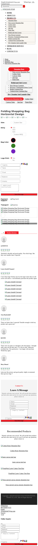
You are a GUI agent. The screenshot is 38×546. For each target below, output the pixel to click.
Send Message (19, 194)
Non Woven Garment (17, 85)
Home (9, 13)
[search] (24, 6)
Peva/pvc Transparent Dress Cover (21, 87)
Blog (9, 48)
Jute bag (15, 77)
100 (14, 128)
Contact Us (12, 51)
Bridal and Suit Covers (14, 32)
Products (11, 18)
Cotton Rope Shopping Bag (19, 451)
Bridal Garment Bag (16, 89)
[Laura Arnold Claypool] (13, 282)
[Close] (1, 523)
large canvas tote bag (19, 462)
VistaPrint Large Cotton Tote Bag (19, 473)
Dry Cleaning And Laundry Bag (17, 43)
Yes (14, 158)
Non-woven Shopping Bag (21, 72)
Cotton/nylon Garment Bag (16, 40)
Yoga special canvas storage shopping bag (19, 485)
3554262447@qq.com (12, 2)
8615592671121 (6, 507)
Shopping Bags (12, 20)
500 (14, 132)
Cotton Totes (16, 74)
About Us (11, 15)
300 (14, 130)
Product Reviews (12, 233)
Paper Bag (11, 30)
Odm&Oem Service (15, 46)
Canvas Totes (16, 76)
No (14, 160)
